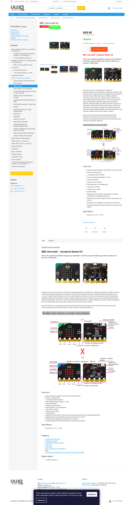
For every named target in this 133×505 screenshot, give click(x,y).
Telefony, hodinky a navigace (19, 40)
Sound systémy (16, 159)
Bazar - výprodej (16, 151)
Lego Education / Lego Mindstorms (24, 81)
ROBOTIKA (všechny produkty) (21, 78)
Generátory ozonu (17, 157)
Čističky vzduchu (17, 154)
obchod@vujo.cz (47, 485)
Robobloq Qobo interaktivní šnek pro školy (24, 100)
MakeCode (48, 447)
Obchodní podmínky (69, 1)
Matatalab (16, 116)
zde (80, 495)
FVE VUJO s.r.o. (86, 485)
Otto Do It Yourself (19, 119)
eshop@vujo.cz (18, 186)
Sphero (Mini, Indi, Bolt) (20, 122)
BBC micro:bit (18, 86)
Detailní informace (88, 222)
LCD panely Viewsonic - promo (23, 73)
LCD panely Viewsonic (20, 70)
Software (13, 38)
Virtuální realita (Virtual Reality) (22, 135)
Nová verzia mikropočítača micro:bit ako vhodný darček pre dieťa (64, 452)
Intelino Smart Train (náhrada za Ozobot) (23, 96)
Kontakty (56, 1)
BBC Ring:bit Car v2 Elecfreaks (23, 88)
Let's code (48, 445)
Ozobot (15, 107)
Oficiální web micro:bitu (52, 439)
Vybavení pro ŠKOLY (18, 75)
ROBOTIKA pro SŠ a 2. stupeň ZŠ (21, 143)
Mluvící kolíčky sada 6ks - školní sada (24, 104)
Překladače (15, 149)
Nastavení (41, 500)
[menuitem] (12, 14)
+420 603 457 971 (19, 191)
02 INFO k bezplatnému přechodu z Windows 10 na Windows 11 (24, 54)
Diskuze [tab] (51, 240)
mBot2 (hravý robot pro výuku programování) (22, 110)
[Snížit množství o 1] (90, 50)
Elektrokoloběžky (17, 146)
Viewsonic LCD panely (18, 166)
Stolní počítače (15, 34)
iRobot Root (17, 114)
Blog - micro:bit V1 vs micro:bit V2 (55, 448)
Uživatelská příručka (51, 441)
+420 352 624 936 (19, 188)
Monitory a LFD (15, 32)
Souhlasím (92, 494)
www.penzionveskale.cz (89, 483)
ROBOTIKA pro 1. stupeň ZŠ (20, 141)
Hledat (81, 8)
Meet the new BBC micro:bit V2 (54, 443)
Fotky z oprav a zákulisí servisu (22, 65)
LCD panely (15, 67)
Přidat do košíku (101, 49)
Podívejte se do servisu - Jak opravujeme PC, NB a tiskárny (24, 61)
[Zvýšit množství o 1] (90, 48)
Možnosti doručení (108, 43)
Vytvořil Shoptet (118, 501)
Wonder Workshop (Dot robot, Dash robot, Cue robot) (24, 129)
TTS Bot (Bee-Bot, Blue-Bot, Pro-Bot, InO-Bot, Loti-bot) (24, 92)
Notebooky (14, 30)
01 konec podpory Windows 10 (22, 58)
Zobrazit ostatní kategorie (21, 173)
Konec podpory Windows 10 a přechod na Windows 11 (23, 50)
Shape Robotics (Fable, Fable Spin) (23, 133)
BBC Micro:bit (17, 83)
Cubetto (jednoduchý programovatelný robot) (20, 125)
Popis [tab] (43, 240)
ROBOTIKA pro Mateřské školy (21, 138)
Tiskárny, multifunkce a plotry (20, 36)
